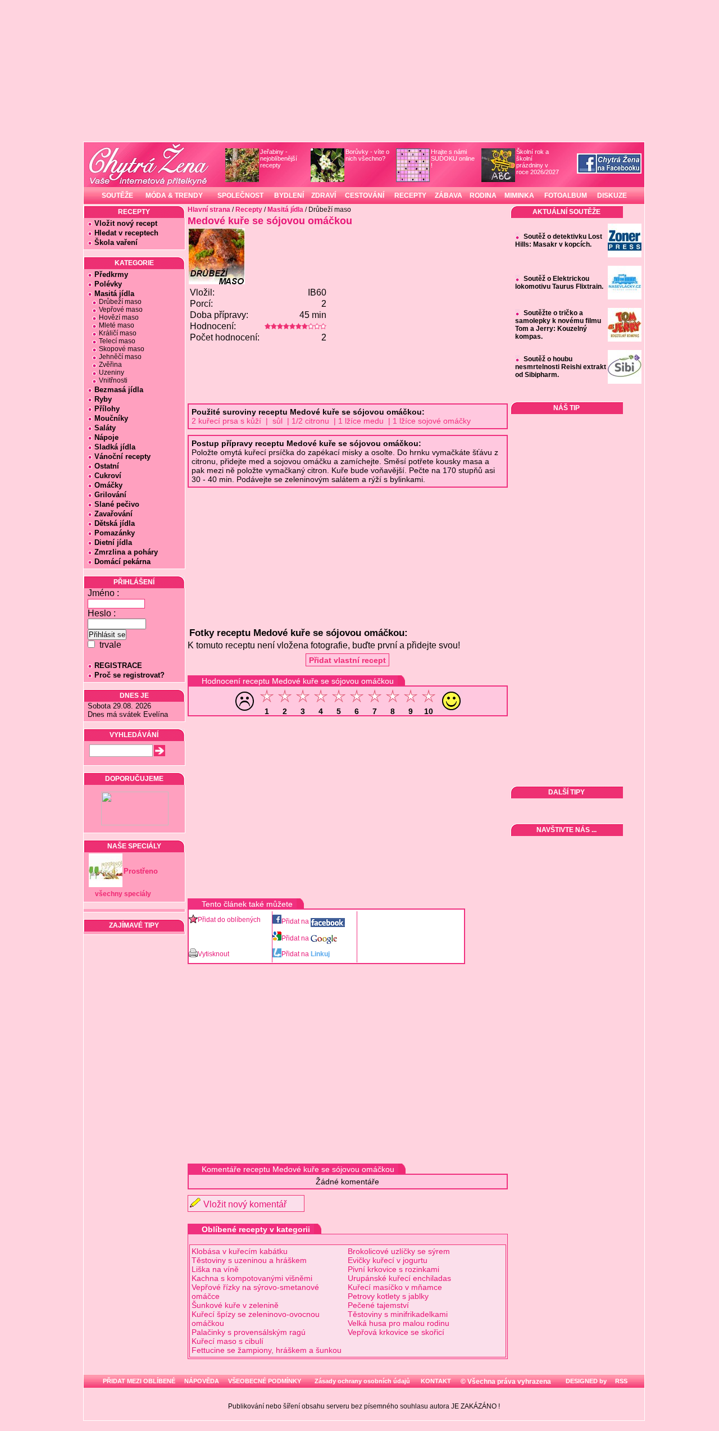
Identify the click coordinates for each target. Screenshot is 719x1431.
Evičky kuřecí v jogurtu (387, 1260)
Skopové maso (121, 349)
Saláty (105, 428)
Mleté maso (116, 325)
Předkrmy (111, 274)
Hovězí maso (119, 317)
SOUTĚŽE (117, 195)
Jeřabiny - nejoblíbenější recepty (278, 158)
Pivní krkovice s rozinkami (393, 1269)
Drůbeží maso (120, 302)
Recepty (248, 209)
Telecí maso (117, 341)
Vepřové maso (121, 310)
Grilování (110, 494)
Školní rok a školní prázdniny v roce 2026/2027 (537, 161)
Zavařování (113, 514)
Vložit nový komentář (244, 1204)
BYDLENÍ (289, 195)
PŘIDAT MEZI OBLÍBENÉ (139, 1381)
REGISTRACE (118, 665)
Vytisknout (213, 954)
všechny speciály (123, 894)
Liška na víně (215, 1269)
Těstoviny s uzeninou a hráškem (249, 1260)
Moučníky (111, 418)
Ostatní (106, 466)
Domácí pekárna (122, 561)
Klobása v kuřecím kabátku (240, 1251)
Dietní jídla (113, 542)
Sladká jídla (114, 447)
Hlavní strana (209, 209)
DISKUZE (612, 195)
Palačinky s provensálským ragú (249, 1332)
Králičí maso (117, 333)
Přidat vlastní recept (347, 660)
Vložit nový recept (125, 223)
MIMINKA (519, 195)
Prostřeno (141, 871)
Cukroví (107, 475)
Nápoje (106, 437)
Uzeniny (111, 372)
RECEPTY (410, 195)
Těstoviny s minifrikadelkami (398, 1314)
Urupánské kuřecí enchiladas (399, 1278)
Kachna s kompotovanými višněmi (252, 1278)
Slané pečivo (116, 504)
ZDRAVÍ (323, 195)
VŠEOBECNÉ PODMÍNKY (264, 1381)
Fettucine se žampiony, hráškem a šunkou (267, 1350)
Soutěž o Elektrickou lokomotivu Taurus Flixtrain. (559, 282)
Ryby (103, 399)
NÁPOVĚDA (201, 1381)
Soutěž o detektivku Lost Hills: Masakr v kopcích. (558, 240)
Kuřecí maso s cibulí (227, 1341)
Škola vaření (116, 242)
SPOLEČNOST (240, 195)
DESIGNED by (585, 1381)
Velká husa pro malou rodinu (398, 1323)
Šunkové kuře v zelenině (235, 1305)
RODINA (483, 195)
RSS (620, 1381)
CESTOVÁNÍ (364, 195)
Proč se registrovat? (129, 675)
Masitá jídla (114, 293)
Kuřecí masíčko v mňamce (395, 1287)
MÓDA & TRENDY (174, 195)
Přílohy (107, 409)
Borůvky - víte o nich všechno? (367, 155)
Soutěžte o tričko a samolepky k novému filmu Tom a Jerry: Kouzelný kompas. (558, 324)
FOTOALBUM (565, 195)
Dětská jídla (114, 523)
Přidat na (296, 921)
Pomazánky (114, 533)
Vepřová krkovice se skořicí (396, 1332)
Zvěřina (110, 365)
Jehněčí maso (120, 357)
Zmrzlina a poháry (126, 552)
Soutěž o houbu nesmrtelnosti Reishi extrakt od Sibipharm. (560, 367)
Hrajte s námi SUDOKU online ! (453, 158)
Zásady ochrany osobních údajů (362, 1381)
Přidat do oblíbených (229, 920)
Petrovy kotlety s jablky (388, 1296)
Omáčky (108, 485)
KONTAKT (436, 1381)
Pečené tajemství (378, 1305)
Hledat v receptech (126, 233)
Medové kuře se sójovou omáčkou (270, 220)
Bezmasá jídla (118, 389)
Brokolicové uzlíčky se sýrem (399, 1251)
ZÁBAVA (448, 195)
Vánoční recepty (122, 456)
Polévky (108, 284)
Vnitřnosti (113, 380)
